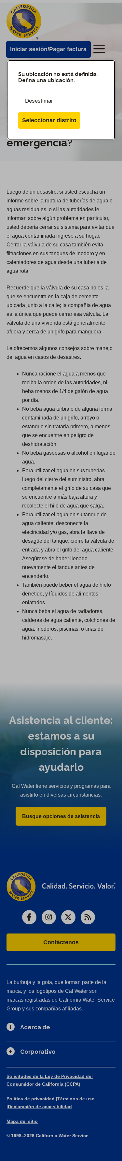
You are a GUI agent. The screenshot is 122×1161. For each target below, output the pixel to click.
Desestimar (39, 101)
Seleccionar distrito (49, 120)
